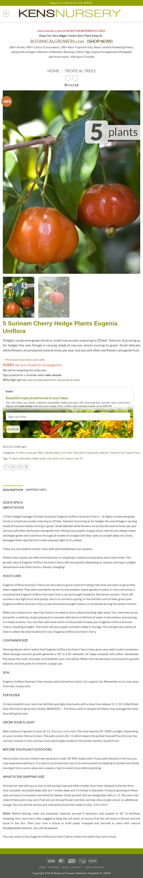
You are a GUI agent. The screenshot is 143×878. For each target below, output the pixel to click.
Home (53, 70)
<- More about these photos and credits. (24, 359)
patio (55, 458)
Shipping (54, 867)
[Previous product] (75, 78)
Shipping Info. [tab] (36, 489)
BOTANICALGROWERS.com (71, 41)
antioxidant (25, 458)
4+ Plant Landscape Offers (30, 452)
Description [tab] (13, 489)
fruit (49, 458)
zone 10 (78, 458)
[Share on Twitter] (13, 467)
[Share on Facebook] (6, 467)
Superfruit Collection (98, 452)
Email (10, 391)
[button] (6, 14)
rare (61, 458)
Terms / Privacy (94, 867)
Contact (76, 867)
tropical (69, 458)
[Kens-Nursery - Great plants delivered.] (71, 14)
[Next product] (68, 78)
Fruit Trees (66, 452)
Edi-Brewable (52, 452)
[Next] (132, 182)
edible (35, 458)
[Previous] (10, 182)
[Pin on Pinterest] (26, 467)
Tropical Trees (80, 70)
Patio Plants (79, 452)
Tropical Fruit (117, 452)
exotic (43, 458)
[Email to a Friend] (20, 467)
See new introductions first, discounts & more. (51, 380)
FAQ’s (65, 867)
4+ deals (13, 458)
